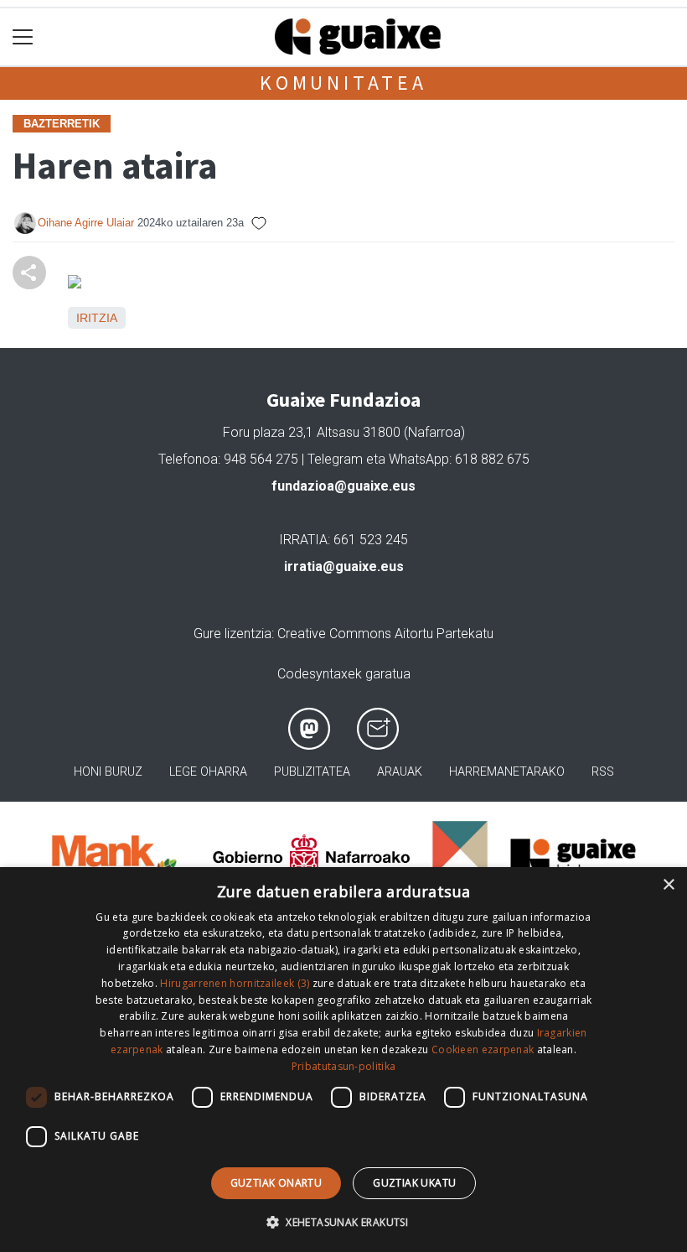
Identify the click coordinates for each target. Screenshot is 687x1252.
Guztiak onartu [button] (276, 1183)
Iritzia (96, 318)
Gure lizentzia (232, 634)
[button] (343, 1222)
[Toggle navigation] (23, 37)
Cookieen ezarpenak (482, 1049)
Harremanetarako (507, 772)
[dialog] (343, 1059)
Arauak (399, 772)
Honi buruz (108, 772)
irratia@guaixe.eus (344, 566)
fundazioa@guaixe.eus (343, 486)
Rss (602, 772)
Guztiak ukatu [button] (414, 1183)
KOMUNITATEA (343, 83)
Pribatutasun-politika (343, 1066)
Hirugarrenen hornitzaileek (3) (234, 983)
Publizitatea (312, 772)
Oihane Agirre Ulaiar (86, 222)
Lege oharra (208, 772)
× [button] (668, 885)
